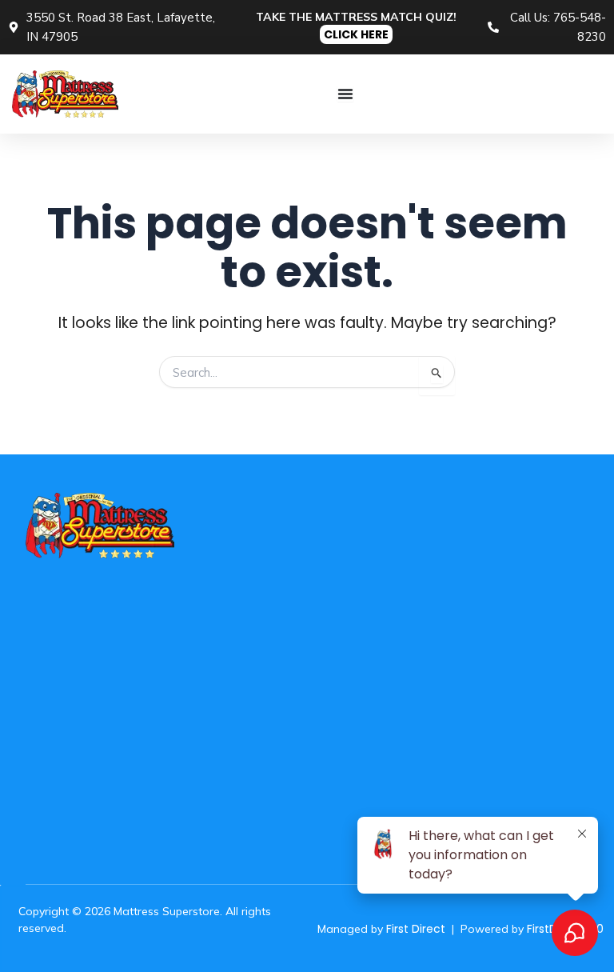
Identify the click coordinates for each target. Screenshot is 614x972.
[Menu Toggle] (345, 94)
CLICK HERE (356, 34)
